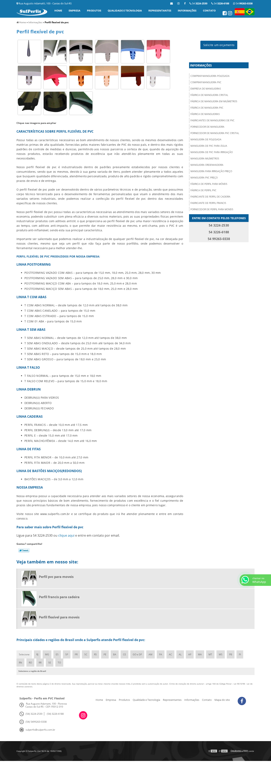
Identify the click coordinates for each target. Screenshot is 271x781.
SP (66, 654)
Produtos (94, 10)
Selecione (24, 654)
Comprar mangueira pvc (205, 82)
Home (58, 10)
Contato (209, 10)
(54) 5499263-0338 (36, 721)
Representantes (159, 10)
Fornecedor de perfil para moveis (211, 209)
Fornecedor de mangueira (207, 126)
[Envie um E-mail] (171, 3)
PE (105, 654)
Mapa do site (222, 700)
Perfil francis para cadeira (59, 597)
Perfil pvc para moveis (56, 577)
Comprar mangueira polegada (210, 76)
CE (124, 654)
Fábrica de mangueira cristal (209, 95)
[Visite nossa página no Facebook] (184, 3)
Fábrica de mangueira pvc (206, 107)
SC (85, 654)
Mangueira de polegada (205, 139)
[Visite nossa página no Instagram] (230, 14)
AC (170, 654)
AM (150, 654)
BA (114, 654)
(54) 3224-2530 (34, 713)
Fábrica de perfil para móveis (208, 184)
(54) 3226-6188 (55, 713)
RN (20, 662)
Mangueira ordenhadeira (206, 165)
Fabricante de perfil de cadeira (210, 196)
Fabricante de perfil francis (208, 203)
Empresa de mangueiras (205, 88)
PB (230, 654)
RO (30, 662)
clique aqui (66, 535)
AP (189, 654)
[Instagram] (178, 3)
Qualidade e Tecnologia (125, 10)
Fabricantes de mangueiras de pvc (212, 120)
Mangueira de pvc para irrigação (211, 152)
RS (95, 654)
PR (76, 654)
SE (49, 662)
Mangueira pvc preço (204, 177)
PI (240, 654)
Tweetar (23, 550)
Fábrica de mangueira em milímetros (213, 101)
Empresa (74, 10)
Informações (187, 10)
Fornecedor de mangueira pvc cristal (214, 133)
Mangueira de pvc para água (208, 146)
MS (220, 654)
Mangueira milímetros (204, 158)
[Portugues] (250, 12)
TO (59, 662)
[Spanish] (240, 12)
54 (244, 3)
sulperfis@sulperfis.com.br (40, 729)
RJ (37, 654)
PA (160, 654)
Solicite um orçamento (218, 45)
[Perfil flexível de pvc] (29, 51)
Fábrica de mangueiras (205, 114)
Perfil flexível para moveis (59, 617)
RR (40, 662)
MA (200, 654)
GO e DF (137, 654)
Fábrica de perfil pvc (203, 190)
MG (47, 654)
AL (180, 654)
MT (210, 654)
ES (57, 654)
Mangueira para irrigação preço (211, 171)
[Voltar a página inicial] (31, 12)
